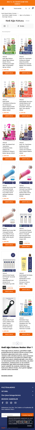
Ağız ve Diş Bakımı (25, 15)
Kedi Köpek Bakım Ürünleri (9, 13)
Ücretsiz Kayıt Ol (27, 415)
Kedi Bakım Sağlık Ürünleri (9, 15)
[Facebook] (2, 403)
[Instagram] (7, 403)
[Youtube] (15, 403)
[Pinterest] (11, 403)
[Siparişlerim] (29, 8)
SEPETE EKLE (9, 73)
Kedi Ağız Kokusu (7, 17)
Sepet (3, 427)
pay (6, 427)
